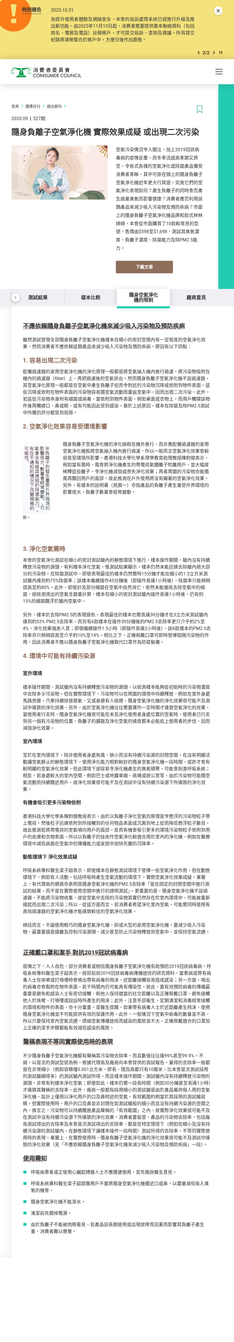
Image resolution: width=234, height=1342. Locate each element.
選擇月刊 (32, 106)
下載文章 (144, 267)
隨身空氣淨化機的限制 (143, 297)
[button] (198, 52)
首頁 (15, 106)
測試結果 (38, 297)
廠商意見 (196, 297)
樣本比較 (90, 297)
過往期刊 (54, 106)
